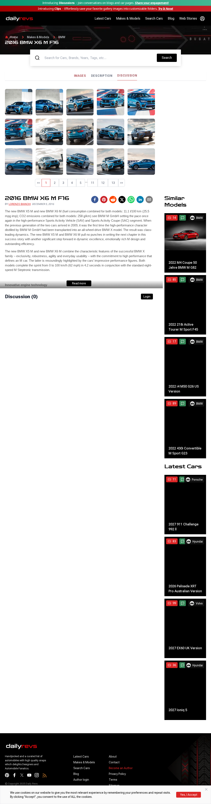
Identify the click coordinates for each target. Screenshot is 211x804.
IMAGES (80, 75)
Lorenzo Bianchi (20, 204)
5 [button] (80, 182)
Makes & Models (128, 18)
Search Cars (154, 18)
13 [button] (113, 182)
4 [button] (72, 182)
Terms (113, 779)
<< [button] (38, 182)
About (113, 756)
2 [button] (54, 182)
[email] (149, 199)
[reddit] (113, 199)
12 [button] (102, 182)
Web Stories (188, 18)
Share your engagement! (152, 3)
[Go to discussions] (182, 218)
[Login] (202, 18)
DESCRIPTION (102, 75)
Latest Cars (103, 18)
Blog (171, 18)
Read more (79, 283)
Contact (114, 762)
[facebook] (94, 199)
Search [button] (169, 58)
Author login (81, 779)
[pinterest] (104, 199)
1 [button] (46, 182)
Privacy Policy (117, 774)
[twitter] (122, 199)
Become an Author (121, 768)
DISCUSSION (127, 75)
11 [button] (92, 182)
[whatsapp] (131, 199)
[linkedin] (140, 199)
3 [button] (63, 182)
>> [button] (121, 182)
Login (146, 296)
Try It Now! (165, 9)
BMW (61, 37)
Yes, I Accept (188, 794)
